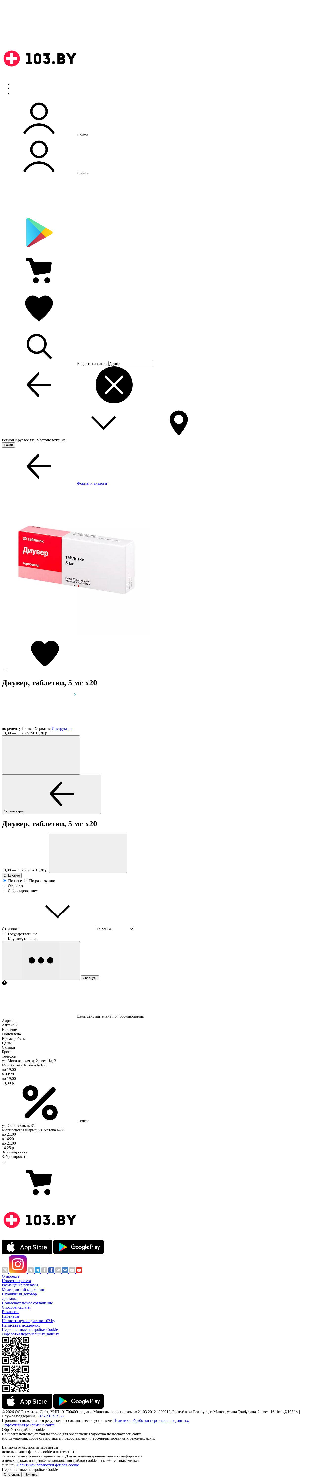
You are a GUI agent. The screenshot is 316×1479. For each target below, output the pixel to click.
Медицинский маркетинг (23, 1289)
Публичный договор (19, 1294)
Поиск (17, 84)
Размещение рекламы (20, 1285)
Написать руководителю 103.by (28, 1321)
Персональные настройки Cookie (30, 1329)
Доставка (10, 1298)
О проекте (10, 1276)
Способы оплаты (16, 1307)
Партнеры (10, 1316)
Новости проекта (16, 1281)
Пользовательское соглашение (27, 1303)
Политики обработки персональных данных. (151, 1420)
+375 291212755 (50, 1416)
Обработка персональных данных (30, 1334)
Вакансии (10, 1312)
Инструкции (22, 93)
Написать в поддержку (21, 1325)
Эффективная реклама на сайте (28, 1425)
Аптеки (18, 89)
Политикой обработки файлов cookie (48, 1465)
